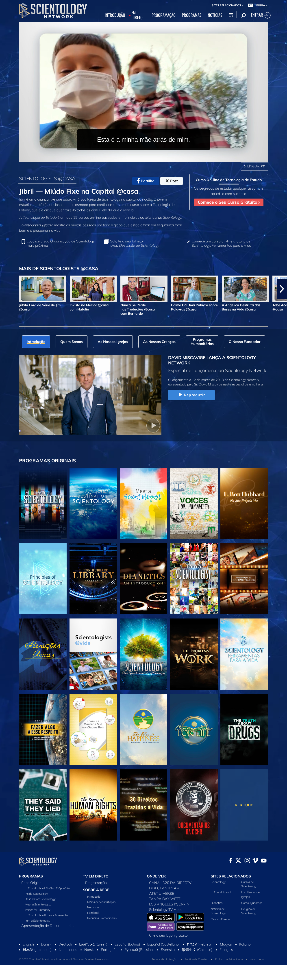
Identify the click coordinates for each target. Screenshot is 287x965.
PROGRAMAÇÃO (164, 15)
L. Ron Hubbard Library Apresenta (46, 915)
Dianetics (216, 903)
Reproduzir (194, 395)
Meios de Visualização (101, 902)
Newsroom (94, 907)
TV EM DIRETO (96, 876)
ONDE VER (156, 876)
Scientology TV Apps (165, 909)
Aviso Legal (257, 959)
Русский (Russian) (139, 949)
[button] (5, 289)
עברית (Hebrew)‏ (200, 944)
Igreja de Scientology (103, 199)
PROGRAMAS (192, 15)
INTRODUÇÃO (115, 15)
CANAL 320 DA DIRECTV (170, 882)
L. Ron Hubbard (220, 892)
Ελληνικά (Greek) (93, 944)
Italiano (245, 944)
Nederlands (68, 949)
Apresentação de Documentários (47, 925)
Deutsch (65, 944)
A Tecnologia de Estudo (38, 217)
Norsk (89, 949)
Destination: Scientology (40, 899)
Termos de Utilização (164, 959)
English (28, 944)
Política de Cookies (196, 959)
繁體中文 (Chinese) (197, 949)
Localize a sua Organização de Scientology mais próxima (61, 243)
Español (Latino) (127, 944)
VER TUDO (244, 805)
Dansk (46, 944)
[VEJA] (43, 578)
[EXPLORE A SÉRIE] (43, 503)
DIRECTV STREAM (164, 888)
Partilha (147, 181)
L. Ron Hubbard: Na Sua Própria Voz (47, 888)
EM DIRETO (137, 15)
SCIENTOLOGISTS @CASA (47, 178)
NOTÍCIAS (215, 15)
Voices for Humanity (37, 910)
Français (226, 949)
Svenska (168, 949)
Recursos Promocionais (102, 918)
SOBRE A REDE (96, 890)
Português (109, 949)
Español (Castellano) (163, 944)
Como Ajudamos (251, 903)
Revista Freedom (221, 919)
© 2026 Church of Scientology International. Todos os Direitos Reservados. (64, 959)
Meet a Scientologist (38, 904)
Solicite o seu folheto (134, 243)
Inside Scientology (36, 893)
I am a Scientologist (37, 920)
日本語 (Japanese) (37, 949)
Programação (96, 882)
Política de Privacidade (229, 959)
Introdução (93, 896)
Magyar (226, 944)
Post (174, 181)
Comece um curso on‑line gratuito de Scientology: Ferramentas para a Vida (221, 243)
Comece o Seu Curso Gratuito (228, 202)
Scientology (218, 882)
